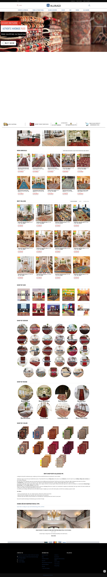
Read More (53, 535)
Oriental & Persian (23, 10)
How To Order (79, 1)
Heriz (80, 201)
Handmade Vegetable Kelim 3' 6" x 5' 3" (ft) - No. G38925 (25, 223)
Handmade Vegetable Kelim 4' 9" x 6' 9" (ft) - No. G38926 (44, 249)
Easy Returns (56, 556)
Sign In (84, 1)
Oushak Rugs (86, 201)
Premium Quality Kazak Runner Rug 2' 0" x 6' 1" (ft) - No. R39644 (38, 168)
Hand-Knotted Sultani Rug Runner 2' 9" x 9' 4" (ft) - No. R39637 (23, 191)
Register (88, 1)
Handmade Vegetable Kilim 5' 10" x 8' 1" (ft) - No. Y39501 (62, 275)
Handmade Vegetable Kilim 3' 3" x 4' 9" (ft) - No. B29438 (44, 223)
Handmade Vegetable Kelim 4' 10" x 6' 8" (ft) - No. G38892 (62, 249)
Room (77, 10)
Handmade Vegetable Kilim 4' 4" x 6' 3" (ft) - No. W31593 (81, 223)
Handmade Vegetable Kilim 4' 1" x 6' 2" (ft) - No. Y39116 (62, 223)
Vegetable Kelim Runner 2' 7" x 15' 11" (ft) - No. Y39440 (25, 275)
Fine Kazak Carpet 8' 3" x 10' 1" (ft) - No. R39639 (68, 168)
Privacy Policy (56, 565)
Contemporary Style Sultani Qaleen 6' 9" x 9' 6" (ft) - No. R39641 (38, 191)
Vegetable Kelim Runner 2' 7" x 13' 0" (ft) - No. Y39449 (44, 275)
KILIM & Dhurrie (73, 201)
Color (63, 10)
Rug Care (43, 560)
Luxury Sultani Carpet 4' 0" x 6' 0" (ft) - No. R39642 (83, 168)
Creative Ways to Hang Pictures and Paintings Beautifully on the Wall (53, 530)
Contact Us (73, 1)
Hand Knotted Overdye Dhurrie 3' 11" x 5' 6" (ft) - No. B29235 (68, 191)
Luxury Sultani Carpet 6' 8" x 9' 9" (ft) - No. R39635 (53, 191)
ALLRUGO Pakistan (49, 575)
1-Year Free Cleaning (45, 568)
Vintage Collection (27, 133)
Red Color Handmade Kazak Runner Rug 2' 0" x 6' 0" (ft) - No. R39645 (23, 168)
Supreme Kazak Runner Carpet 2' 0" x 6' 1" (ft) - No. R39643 (53, 168)
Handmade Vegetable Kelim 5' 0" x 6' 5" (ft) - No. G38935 (25, 249)
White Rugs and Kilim (51, 134)
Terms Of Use (56, 563)
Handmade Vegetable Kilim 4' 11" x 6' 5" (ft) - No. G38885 (81, 249)
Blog (43, 556)
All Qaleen (86, 10)
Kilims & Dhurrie (52, 10)
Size (70, 10)
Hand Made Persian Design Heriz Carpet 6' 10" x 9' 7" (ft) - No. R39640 (83, 191)
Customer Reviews (45, 558)
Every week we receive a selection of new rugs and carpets (76, 150)
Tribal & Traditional (38, 10)
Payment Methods (45, 564)
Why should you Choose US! (47, 562)
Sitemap (43, 566)
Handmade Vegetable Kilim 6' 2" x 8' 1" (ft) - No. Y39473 (81, 275)
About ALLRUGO (45, 554)
